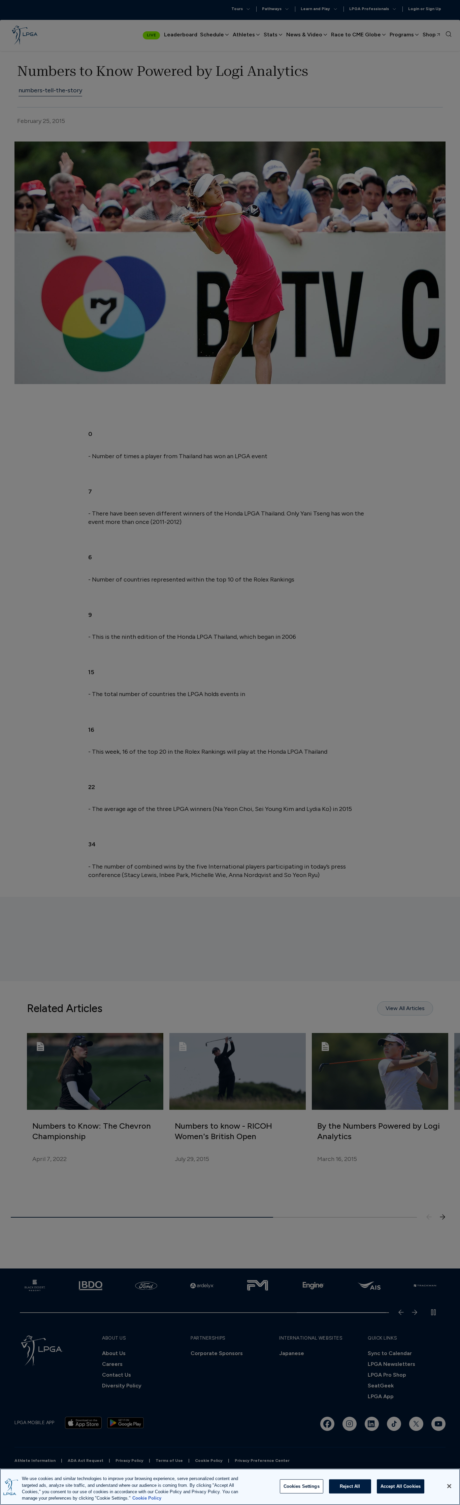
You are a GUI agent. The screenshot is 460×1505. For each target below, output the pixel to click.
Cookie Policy (146, 1498)
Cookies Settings (302, 1486)
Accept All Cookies (401, 1486)
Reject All (350, 1486)
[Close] (449, 1486)
